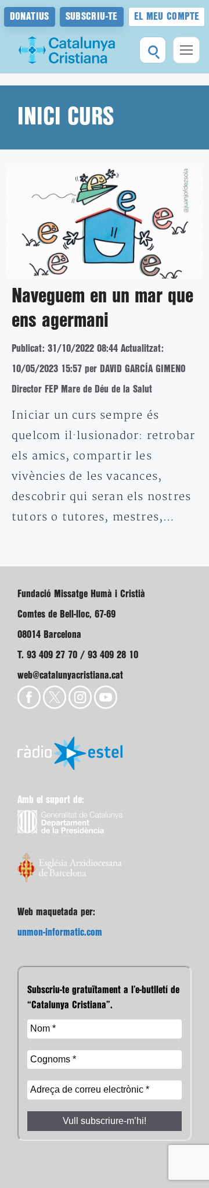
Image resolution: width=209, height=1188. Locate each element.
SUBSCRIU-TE (92, 16)
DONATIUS (29, 16)
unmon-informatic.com (59, 932)
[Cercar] (152, 50)
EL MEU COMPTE (167, 16)
